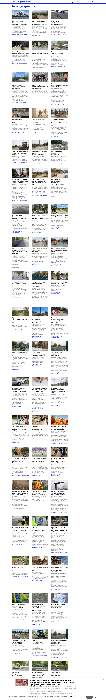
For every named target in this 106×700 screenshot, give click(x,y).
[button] (22, 682)
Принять (89, 697)
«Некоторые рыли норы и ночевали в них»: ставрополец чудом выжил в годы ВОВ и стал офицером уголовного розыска (51, 682)
